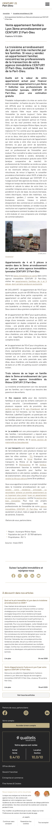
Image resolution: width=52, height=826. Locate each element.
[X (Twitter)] (26, 576)
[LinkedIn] (32, 576)
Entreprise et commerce (12, 777)
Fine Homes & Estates (11, 783)
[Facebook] (13, 576)
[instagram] (26, 712)
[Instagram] (20, 576)
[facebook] (4, 712)
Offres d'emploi (8, 766)
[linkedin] (47, 712)
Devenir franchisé (10, 772)
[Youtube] (39, 576)
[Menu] (47, 4)
